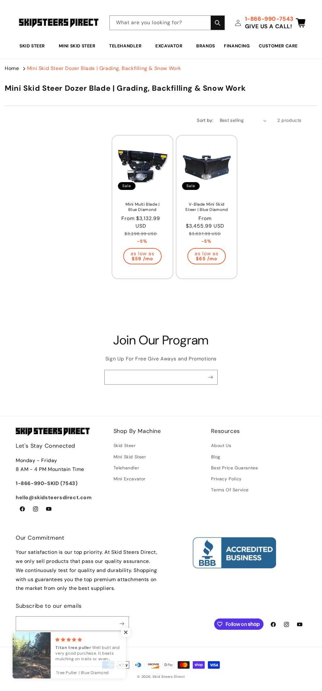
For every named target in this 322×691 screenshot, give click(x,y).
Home (12, 68)
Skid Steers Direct (169, 676)
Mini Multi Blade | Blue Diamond (142, 207)
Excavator (168, 46)
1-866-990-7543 (269, 19)
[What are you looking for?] (218, 23)
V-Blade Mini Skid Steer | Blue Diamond (206, 207)
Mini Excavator (130, 479)
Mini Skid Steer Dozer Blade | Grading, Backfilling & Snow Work (104, 68)
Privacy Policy (226, 479)
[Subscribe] (210, 377)
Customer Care (278, 46)
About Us (221, 445)
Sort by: (205, 120)
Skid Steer (32, 46)
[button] (34, 45)
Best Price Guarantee (234, 468)
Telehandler (125, 46)
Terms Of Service (230, 490)
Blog (215, 457)
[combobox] (167, 23)
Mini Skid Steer (77, 46)
